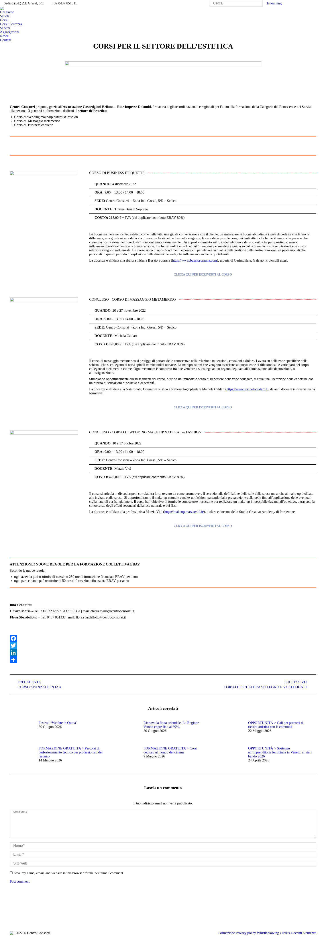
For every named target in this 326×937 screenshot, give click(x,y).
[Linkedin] (40, 917)
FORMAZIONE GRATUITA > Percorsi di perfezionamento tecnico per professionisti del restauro (70, 752)
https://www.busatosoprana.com (194, 260)
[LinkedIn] (163, 652)
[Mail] (53, 917)
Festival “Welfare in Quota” (58, 723)
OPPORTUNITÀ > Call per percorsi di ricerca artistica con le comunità (276, 725)
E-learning (274, 3)
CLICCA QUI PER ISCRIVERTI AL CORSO (203, 274)
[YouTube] (26, 917)
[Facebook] (163, 638)
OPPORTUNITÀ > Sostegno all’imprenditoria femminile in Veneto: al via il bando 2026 (280, 752)
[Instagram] (46, 917)
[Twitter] (163, 645)
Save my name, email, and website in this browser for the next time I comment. (69, 873)
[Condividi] (163, 659)
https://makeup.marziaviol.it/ (184, 512)
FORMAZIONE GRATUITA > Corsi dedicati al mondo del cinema (170, 750)
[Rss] (33, 917)
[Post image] (22, 731)
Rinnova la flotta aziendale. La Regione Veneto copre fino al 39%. (171, 725)
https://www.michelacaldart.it (246, 389)
